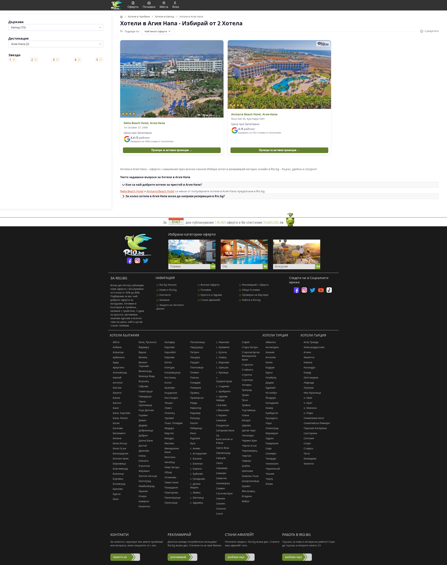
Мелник (169, 443)
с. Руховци (222, 372)
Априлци (118, 352)
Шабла (246, 465)
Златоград (145, 481)
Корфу (307, 372)
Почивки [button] (149, 7)
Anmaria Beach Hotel (160, 191)
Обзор (168, 472)
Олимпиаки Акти (314, 418)
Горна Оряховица (145, 403)
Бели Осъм (119, 448)
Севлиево (222, 468)
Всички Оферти (209, 284)
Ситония (309, 438)
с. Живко (195, 492)
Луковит (169, 418)
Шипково (247, 471)
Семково (221, 473)
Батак (116, 423)
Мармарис (272, 433)
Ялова (269, 483)
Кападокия (272, 402)
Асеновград (120, 372)
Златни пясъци (148, 476)
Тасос (307, 453)
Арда (116, 362)
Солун (307, 443)
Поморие (195, 387)
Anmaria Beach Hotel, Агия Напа (254, 114)
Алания (270, 352)
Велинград (145, 371)
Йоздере (271, 397)
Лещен (168, 402)
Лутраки (309, 387)
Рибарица (196, 428)
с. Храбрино (223, 391)
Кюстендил (171, 397)
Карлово (169, 347)
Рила (193, 433)
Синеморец (223, 483)
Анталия (271, 357)
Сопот (219, 513)
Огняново (170, 477)
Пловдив (195, 382)
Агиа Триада (311, 342)
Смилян (220, 498)
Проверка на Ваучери (254, 294)
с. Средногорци (224, 379)
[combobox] (55, 27)
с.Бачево (221, 405)
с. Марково (222, 362)
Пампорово (171, 492)
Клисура (169, 367)
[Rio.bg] (116, 5)
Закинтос (309, 357)
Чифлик (246, 460)
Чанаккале (272, 463)
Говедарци (145, 396)
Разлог (194, 423)
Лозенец (169, 413)
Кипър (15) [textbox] (18, 27)
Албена (117, 347)
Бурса (269, 372)
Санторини (310, 433)
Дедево (143, 425)
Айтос (116, 342)
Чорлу (269, 478)
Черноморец (249, 450)
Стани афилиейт (210, 300)
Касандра (309, 367)
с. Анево (195, 448)
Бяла (116, 499)
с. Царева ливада (222, 398)
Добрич (143, 435)
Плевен (194, 372)
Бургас (117, 494)
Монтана (169, 457)
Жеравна (144, 471)
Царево (246, 425)
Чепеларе (248, 435)
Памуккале (272, 443)
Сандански (222, 425)
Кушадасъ (272, 418)
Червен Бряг (249, 440)
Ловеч (168, 408)
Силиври (271, 453)
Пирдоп (194, 362)
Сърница (247, 379)
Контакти (165, 294)
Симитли (221, 478)
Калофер (169, 342)
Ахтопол (118, 382)
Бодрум (270, 367)
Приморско (197, 397)
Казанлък (144, 506)
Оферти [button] (132, 7)
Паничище (171, 502)
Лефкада (309, 382)
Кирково (169, 357)
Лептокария (311, 377)
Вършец (144, 381)
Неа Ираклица (312, 392)
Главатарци (146, 391)
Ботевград (119, 483)
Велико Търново (144, 364)
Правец (194, 392)
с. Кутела (221, 352)
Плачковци (196, 367)
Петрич (194, 352)
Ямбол (245, 501)
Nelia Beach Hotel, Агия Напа (144, 123)
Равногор (195, 408)
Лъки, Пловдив (173, 423)
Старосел (247, 364)
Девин (142, 420)
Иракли (143, 491)
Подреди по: (132, 31)
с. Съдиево (222, 386)
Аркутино (118, 367)
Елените (144, 460)
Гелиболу (271, 377)
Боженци (118, 473)
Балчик (117, 387)
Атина (307, 352)
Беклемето (119, 433)
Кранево (169, 387)
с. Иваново (222, 342)
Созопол (221, 508)
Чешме (270, 473)
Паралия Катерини (315, 428)
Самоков (221, 420)
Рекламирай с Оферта (255, 284)
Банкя (116, 397)
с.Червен (221, 415)
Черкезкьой (273, 468)
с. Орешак (222, 367)
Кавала (308, 362)
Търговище (248, 410)
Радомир (195, 413)
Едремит (271, 387)
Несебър (169, 462)
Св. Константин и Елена (224, 439)
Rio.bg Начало (168, 284)
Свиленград (223, 453)
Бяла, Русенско (147, 342)
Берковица (119, 463)
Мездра (169, 438)
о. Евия (308, 397)
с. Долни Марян (195, 485)
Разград (195, 418)
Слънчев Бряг (224, 493)
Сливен (220, 488)
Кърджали (170, 392)
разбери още (236, 557)
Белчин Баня (121, 458)
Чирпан (246, 455)
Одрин (270, 438)
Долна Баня (146, 440)
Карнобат (170, 352)
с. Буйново (196, 473)
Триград (247, 390)
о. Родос (308, 413)
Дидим (270, 382)
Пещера (195, 357)
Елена (142, 455)
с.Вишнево (222, 410)
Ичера (142, 496)
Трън (245, 400)
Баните (117, 392)
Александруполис (314, 347)
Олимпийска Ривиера (317, 423)
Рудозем (195, 438)
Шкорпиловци (250, 481)
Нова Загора (171, 467)
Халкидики (310, 458)
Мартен (169, 433)
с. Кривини (222, 347)
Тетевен (246, 384)
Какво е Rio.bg (168, 289)
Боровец (118, 478)
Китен (168, 362)
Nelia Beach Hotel (131, 191)
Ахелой (117, 377)
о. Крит (308, 402)
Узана (245, 415)
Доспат (143, 445)
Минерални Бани (171, 450)
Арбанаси (118, 357)
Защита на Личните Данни (170, 306)
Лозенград (272, 428)
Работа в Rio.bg (251, 300)
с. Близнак (196, 463)
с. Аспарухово (198, 453)
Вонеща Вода (147, 376)
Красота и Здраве (211, 294)
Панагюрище (172, 497)
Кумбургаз (272, 413)
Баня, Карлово (121, 413)
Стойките (247, 369)
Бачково (118, 428)
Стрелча (247, 374)
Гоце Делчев (146, 410)
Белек (269, 362)
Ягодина (247, 496)
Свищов (221, 458)
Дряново (144, 450)
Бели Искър (120, 443)
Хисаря (246, 420)
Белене (117, 438)
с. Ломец (221, 357)
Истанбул (271, 392)
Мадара (169, 428)
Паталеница (197, 342)
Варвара (144, 347)
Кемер (269, 408)
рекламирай (178, 557)
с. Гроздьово (197, 478)
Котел (167, 382)
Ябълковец (248, 491)
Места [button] (164, 7)
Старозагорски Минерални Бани (251, 356)
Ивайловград (147, 486)
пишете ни (120, 557)
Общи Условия (250, 289)
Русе (192, 443)
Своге (219, 463)
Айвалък (271, 342)
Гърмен (143, 415)
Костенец (170, 377)
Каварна (144, 501)
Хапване (164, 300)
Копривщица (172, 372)
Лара (269, 423)
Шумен (246, 486)
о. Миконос (310, 408)
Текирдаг (271, 458)
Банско (117, 402)
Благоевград (120, 468)
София (246, 342)
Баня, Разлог (120, 418)
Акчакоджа (272, 347)
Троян (245, 395)
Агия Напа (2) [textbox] (20, 44)
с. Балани (196, 458)
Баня (116, 408)
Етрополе (144, 465)
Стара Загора (250, 347)
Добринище (146, 430)
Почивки (205, 289)
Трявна (246, 405)
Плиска (194, 377)
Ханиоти (309, 463)
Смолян (220, 503)
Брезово (118, 488)
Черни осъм (249, 445)
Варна (142, 352)
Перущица (196, 347)
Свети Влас (222, 447)
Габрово (143, 386)
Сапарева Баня (225, 430)
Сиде (269, 448)
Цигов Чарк (249, 430)
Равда (193, 402)
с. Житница (197, 497)
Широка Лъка (250, 476)
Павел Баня (171, 482)
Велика (143, 357)
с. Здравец (196, 502)
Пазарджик (171, 487)
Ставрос (308, 448)
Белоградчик (120, 453)
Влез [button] (175, 7)
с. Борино (196, 468)
